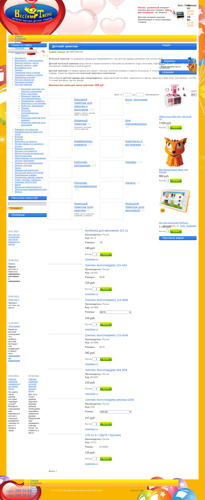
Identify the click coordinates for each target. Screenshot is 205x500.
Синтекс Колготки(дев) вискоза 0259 (109, 399)
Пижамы (130, 162)
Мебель (18, 192)
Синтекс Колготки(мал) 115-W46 (106, 335)
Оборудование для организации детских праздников (30, 159)
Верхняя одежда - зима (26, 65)
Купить (106, 254)
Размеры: (90, 242)
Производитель (152, 94)
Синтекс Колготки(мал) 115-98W (106, 300)
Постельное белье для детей (29, 172)
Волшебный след (23, 68)
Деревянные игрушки (25, 77)
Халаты (130, 183)
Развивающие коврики (26, 175)
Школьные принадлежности (28, 187)
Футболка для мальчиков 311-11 (106, 230)
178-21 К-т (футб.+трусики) (103, 435)
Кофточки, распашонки (82, 164)
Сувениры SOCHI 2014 (26, 182)
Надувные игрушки (24, 82)
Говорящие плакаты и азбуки (29, 75)
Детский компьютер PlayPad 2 (173, 223)
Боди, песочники (136, 99)
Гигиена (18, 70)
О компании (20, 38)
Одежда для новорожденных (29, 163)
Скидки (18, 41)
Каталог (61, 52)
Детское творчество (24, 80)
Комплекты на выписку (26, 141)
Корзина (169, 61)
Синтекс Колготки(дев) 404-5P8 (106, 370)
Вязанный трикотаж (80, 122)
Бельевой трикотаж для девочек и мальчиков (83, 104)
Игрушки (19, 136)
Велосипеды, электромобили (29, 60)
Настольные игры (23, 156)
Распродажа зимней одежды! (29, 177)
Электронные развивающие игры (31, 189)
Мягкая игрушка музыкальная (29, 153)
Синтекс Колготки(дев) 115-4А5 (106, 265)
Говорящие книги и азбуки (27, 72)
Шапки (18, 184)
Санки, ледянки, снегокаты (28, 180)
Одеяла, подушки (23, 165)
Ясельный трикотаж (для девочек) (83, 207)
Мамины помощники (24, 148)
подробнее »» (91, 259)
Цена (116, 94)
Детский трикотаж (23, 84)
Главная (19, 36)
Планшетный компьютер (26, 170)
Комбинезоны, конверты (83, 143)
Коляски (19, 139)
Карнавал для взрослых (26, 129)
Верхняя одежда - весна (26, 63)
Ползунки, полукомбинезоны (86, 184)
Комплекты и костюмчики (133, 143)
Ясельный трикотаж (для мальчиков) (134, 207)
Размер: (89, 411)
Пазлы (18, 168)
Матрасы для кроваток (26, 151)
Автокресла (20, 58)
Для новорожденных (136, 122)
